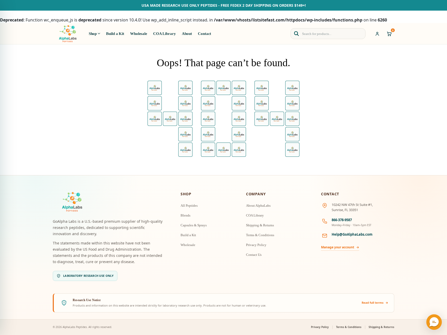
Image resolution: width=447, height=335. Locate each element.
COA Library (164, 34)
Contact (204, 34)
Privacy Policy (256, 245)
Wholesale (138, 34)
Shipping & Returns (260, 225)
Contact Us (254, 255)
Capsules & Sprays (194, 225)
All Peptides (189, 205)
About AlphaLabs (258, 205)
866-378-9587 (342, 220)
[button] (434, 322)
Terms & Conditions (260, 235)
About (187, 34)
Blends (185, 215)
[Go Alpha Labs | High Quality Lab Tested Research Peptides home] (68, 33)
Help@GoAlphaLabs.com (352, 234)
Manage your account (340, 247)
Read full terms (375, 302)
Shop (93, 34)
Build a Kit (115, 34)
